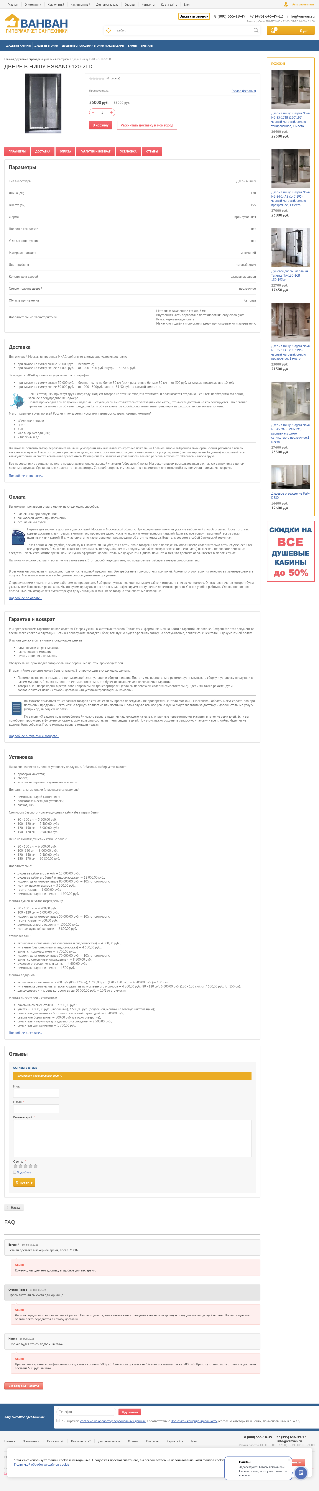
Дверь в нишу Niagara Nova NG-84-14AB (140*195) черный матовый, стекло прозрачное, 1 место (290, 198)
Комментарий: (24, 1117)
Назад (15, 1207)
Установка (128, 151)
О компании (33, 5)
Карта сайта (169, 5)
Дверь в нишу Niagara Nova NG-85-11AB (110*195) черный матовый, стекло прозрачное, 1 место (290, 352)
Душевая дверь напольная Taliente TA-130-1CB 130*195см (289, 275)
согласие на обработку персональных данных (113, 1421)
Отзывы (130, 5)
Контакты (148, 5)
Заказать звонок (194, 16)
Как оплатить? (80, 5)
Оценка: (19, 1161)
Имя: (17, 1086)
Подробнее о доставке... (26, 476)
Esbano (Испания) (244, 91)
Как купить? (56, 5)
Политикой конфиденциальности (194, 1421)
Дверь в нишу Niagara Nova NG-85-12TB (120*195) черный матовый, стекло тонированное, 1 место (290, 119)
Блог (187, 5)
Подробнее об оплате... (25, 598)
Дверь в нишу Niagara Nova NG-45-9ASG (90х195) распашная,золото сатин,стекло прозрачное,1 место (290, 433)
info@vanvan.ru (301, 16)
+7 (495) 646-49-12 (266, 16)
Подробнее (24, 1172)
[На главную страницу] (36, 24)
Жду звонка (130, 1412)
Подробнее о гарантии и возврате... (34, 736)
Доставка (42, 151)
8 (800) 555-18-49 (229, 16)
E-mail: (18, 1102)
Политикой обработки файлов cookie (41, 1464)
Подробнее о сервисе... (25, 1033)
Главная (13, 5)
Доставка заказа (107, 5)
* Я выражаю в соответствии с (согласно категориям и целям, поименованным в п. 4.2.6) (181, 1421)
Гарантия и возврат (95, 151)
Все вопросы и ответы (24, 1386)
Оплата (65, 151)
